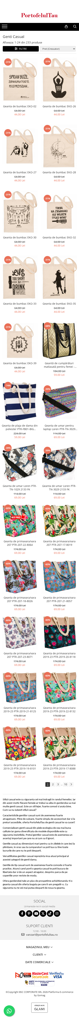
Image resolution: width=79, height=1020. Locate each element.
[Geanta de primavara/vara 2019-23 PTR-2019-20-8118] (59, 633)
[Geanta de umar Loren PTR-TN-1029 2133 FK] (20, 463)
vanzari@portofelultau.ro (41, 934)
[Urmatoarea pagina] (71, 784)
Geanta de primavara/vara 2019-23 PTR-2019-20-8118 (59, 655)
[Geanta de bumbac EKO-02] (20, 80)
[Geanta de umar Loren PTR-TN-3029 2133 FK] (59, 463)
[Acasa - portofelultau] (39, 15)
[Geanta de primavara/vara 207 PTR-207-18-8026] (20, 576)
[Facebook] (22, 913)
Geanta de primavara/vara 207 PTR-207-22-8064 (20, 543)
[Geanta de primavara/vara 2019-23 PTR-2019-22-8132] (59, 687)
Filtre (22, 48)
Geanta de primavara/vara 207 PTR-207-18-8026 (20, 599)
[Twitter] (43, 913)
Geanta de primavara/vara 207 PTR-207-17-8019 (59, 543)
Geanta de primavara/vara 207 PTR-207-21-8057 (59, 599)
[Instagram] (57, 913)
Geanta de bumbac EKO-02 (19, 106)
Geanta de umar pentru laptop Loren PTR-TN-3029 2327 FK (59, 427)
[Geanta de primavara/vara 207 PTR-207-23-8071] (20, 633)
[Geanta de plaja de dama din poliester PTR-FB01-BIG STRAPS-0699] (20, 401)
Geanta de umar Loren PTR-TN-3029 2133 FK (59, 487)
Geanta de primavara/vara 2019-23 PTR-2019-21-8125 (19, 709)
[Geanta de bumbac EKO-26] (59, 80)
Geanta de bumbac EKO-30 (19, 237)
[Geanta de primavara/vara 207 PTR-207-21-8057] (59, 577)
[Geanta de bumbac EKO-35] (59, 277)
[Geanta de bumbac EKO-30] (20, 212)
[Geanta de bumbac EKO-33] (20, 277)
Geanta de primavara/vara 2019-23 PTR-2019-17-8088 (59, 766)
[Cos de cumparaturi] (66, 26)
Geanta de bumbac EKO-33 (19, 303)
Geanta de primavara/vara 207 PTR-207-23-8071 (20, 655)
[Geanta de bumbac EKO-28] (59, 146)
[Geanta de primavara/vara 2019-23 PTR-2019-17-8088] (59, 743)
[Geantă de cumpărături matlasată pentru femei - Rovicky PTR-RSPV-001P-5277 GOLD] (59, 341)
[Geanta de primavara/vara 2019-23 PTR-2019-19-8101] (20, 744)
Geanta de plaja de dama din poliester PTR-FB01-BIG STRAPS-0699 (20, 427)
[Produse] (5, 27)
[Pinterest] (29, 913)
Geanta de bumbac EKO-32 (59, 237)
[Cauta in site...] (75, 26)
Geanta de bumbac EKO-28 (59, 172)
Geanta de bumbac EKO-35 (59, 303)
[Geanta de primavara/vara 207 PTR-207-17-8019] (59, 521)
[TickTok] (50, 913)
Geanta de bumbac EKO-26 (59, 106)
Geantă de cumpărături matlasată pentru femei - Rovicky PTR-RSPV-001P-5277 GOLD (59, 364)
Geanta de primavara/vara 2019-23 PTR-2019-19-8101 (19, 766)
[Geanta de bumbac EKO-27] (20, 146)
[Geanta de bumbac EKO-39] (20, 341)
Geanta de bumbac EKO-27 (19, 172)
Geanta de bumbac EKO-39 (19, 363)
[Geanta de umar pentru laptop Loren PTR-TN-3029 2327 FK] (59, 402)
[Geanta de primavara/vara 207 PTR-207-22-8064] (20, 521)
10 (65, 784)
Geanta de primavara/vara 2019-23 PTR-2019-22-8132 (59, 709)
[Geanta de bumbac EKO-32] (59, 212)
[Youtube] (36, 913)
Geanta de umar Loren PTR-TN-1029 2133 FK (20, 487)
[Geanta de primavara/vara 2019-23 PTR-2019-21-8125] (20, 688)
